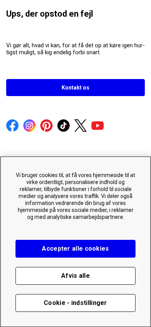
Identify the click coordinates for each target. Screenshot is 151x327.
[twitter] (80, 126)
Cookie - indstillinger (75, 302)
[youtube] (97, 126)
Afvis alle (75, 275)
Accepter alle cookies (75, 248)
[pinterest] (46, 126)
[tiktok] (63, 126)
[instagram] (29, 126)
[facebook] (12, 126)
